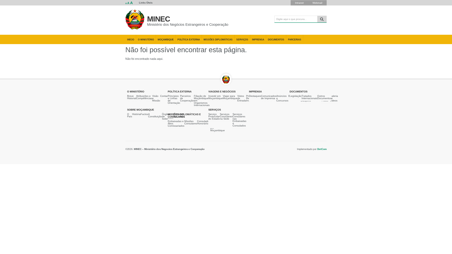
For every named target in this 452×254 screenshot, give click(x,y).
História (136, 114)
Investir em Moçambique (215, 97)
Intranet (299, 2)
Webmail (317, 2)
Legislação (296, 96)
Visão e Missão (156, 98)
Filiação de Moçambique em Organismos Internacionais (202, 101)
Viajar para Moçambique (230, 97)
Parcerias (294, 39)
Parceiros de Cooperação (187, 98)
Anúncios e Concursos (282, 98)
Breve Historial (131, 97)
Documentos (276, 39)
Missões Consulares (190, 122)
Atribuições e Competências (144, 97)
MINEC (158, 19)
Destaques (255, 96)
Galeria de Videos (334, 98)
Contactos (165, 96)
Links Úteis (146, 2)
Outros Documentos (324, 97)
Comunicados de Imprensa (268, 97)
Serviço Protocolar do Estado (214, 116)
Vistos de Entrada (241, 98)
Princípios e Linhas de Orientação (174, 99)
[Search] (321, 19)
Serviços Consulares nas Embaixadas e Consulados (239, 120)
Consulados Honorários (203, 122)
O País (129, 115)
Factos (144, 114)
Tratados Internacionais (309, 97)
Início (130, 39)
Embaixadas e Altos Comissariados (176, 123)
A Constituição (155, 115)
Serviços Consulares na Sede (226, 116)
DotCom (322, 149)
